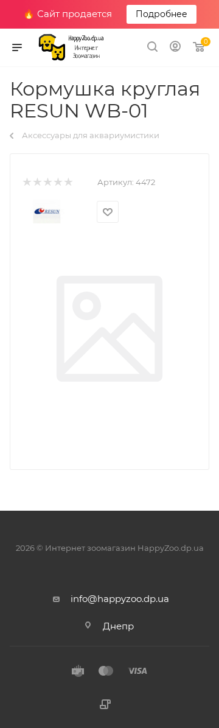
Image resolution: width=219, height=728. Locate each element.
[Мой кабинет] (175, 48)
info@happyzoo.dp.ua (120, 598)
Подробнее (161, 14)
